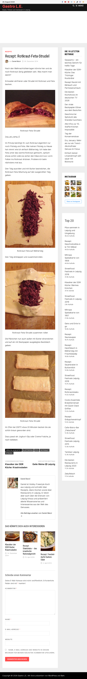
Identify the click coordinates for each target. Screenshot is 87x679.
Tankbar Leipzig (72, 452)
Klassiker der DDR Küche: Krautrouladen (11, 547)
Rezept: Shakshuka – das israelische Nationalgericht (30, 550)
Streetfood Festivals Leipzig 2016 (72, 378)
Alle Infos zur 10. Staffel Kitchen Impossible (72, 127)
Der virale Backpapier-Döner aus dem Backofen (73, 107)
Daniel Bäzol (16, 61)
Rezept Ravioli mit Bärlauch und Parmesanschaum (73, 85)
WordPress (52, 676)
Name (8, 619)
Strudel (9, 453)
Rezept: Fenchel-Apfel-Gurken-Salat (48, 557)
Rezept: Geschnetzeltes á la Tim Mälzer (72, 244)
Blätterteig (28, 450)
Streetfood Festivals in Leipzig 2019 (73, 299)
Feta (37, 450)
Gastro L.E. (12, 6)
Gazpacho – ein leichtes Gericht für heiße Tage (73, 63)
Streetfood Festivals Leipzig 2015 (72, 441)
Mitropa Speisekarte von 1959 (72, 258)
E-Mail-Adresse (12, 629)
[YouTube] (65, 2)
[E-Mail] (83, 2)
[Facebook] (62, 2)
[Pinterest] (68, 2)
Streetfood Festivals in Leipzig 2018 (73, 271)
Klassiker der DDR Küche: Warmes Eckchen (73, 285)
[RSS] (74, 2)
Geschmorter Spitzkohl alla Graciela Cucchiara (73, 117)
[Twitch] (80, 2)
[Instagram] (71, 2)
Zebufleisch (70, 474)
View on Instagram (73, 201)
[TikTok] (77, 2)
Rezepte (8, 51)
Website (8, 639)
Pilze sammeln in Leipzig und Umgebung (72, 230)
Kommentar (11, 588)
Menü (80, 6)
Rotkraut (45, 450)
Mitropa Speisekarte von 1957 (72, 313)
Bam (62, 676)
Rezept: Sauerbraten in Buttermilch (71, 365)
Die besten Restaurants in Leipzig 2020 (71, 463)
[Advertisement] (43, 27)
